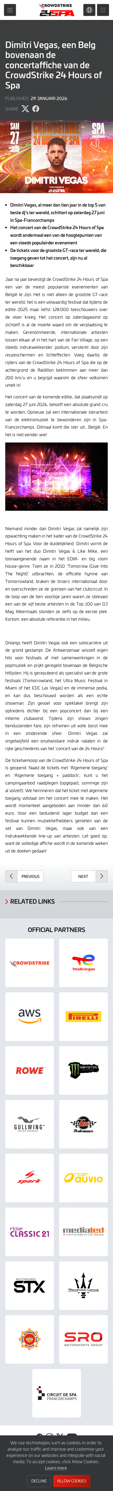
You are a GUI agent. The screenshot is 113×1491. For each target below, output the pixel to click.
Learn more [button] (56, 1468)
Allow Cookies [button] (71, 1480)
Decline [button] (39, 1480)
